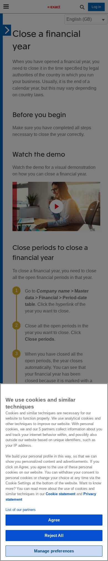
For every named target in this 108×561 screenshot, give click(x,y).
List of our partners (21, 510)
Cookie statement (60, 494)
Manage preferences (54, 551)
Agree (54, 520)
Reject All (54, 535)
